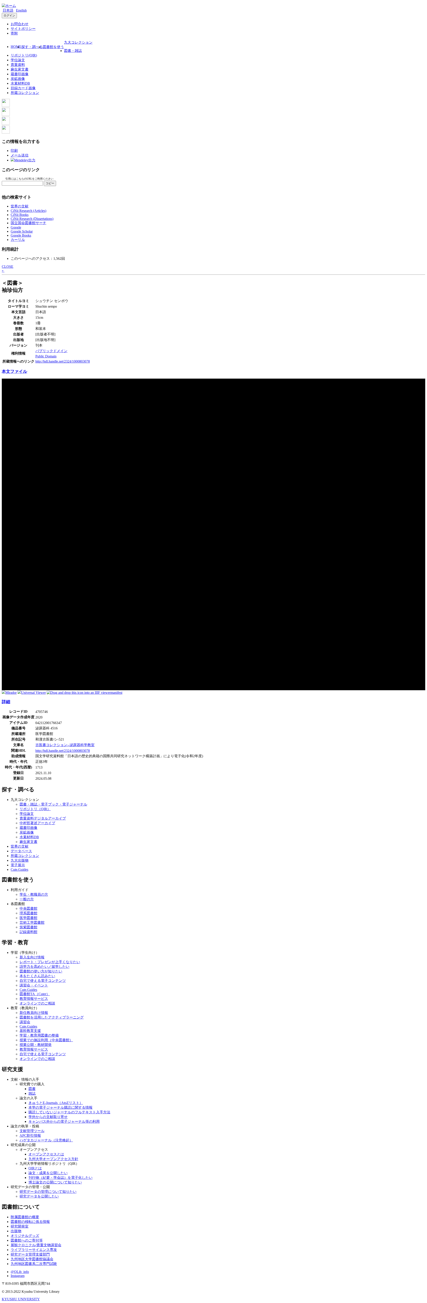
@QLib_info (20, 1272)
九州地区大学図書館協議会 (32, 1259)
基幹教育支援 (30, 1031)
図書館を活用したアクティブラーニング (52, 1017)
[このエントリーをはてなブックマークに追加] (6, 123)
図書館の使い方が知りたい (41, 971)
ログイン (9, 15)
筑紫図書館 (28, 927)
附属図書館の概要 (25, 1217)
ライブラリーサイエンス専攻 (34, 1250)
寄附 (14, 33)
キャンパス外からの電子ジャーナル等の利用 (64, 1121)
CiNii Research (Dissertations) (32, 219)
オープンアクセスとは (46, 1154)
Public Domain (45, 356)
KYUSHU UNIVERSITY (21, 1299)
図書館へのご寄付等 (27, 1240)
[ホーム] (9, 6)
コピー (50, 183)
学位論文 (18, 60)
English (21, 10)
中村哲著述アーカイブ (37, 823)
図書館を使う (53, 47)
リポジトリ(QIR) (24, 55)
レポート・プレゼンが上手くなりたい (50, 962)
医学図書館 (28, 918)
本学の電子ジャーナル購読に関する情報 (60, 1107)
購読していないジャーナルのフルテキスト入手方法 (69, 1112)
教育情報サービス (34, 999)
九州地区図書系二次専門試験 (34, 1264)
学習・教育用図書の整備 (39, 1035)
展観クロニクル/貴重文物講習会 (36, 1245)
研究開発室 (19, 1226)
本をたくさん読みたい (37, 976)
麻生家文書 (19, 69)
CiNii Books (19, 215)
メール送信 (19, 155)
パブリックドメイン (51, 351)
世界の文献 (19, 206)
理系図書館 (28, 913)
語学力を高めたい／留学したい (44, 966)
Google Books (21, 235)
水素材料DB (20, 83)
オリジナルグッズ (25, 1236)
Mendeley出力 (24, 160)
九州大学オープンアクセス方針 (53, 1159)
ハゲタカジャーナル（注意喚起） (46, 1140)
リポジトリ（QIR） (35, 809)
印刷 (14, 150)
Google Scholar (22, 231)
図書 (32, 1089)
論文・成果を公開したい (48, 1173)
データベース (21, 851)
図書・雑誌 (73, 51)
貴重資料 (18, 65)
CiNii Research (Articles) (28, 211)
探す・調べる (32, 47)
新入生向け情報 (32, 957)
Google (16, 227)
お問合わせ (19, 24)
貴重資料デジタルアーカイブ (43, 818)
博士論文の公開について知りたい (55, 1182)
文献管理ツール (32, 1131)
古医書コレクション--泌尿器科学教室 (65, 745)
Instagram (17, 1276)
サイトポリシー (23, 28)
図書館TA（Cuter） (35, 994)
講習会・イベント (34, 985)
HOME (16, 47)
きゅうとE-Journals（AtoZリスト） (55, 1103)
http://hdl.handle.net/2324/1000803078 (62, 361)
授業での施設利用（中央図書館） (46, 1040)
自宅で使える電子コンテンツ (43, 980)
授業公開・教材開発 (36, 1045)
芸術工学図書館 (32, 922)
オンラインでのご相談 (37, 1003)
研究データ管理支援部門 (30, 1254)
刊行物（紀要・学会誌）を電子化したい (60, 1177)
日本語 (8, 10)
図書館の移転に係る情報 (30, 1222)
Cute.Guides (19, 869)
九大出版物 (19, 860)
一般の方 (27, 899)
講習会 (25, 1022)
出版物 (16, 1231)
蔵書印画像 (19, 74)
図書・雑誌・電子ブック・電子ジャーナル (53, 804)
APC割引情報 (30, 1135)
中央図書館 (28, 908)
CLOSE (7, 266)
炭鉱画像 (18, 79)
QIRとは (35, 1168)
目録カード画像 (23, 88)
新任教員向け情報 (34, 1013)
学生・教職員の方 (34, 894)
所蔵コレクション (25, 93)
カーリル (18, 240)
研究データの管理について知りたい (48, 1191)
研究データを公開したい (39, 1196)
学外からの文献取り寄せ (48, 1117)
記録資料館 (28, 932)
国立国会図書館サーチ (28, 223)
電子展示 (18, 865)
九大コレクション (78, 42)
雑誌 (32, 1093)
